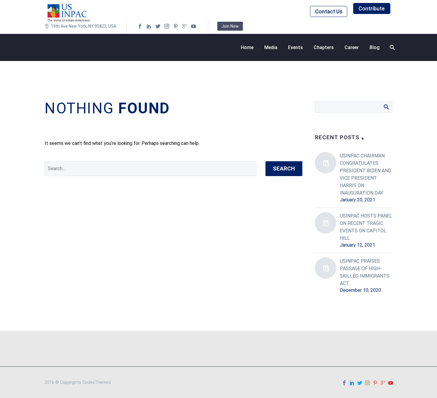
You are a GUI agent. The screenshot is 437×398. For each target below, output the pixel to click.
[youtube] (193, 26)
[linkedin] (148, 26)
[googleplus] (184, 26)
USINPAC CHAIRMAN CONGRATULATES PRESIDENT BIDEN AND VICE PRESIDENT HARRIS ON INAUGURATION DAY (365, 174)
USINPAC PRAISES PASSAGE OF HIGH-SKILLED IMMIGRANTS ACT (364, 272)
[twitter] (157, 26)
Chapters (324, 47)
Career (352, 47)
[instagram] (166, 26)
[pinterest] (175, 26)
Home (247, 47)
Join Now (230, 26)
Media (270, 47)
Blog (375, 47)
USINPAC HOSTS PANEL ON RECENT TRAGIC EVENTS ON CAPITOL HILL (366, 227)
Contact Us (328, 11)
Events (295, 47)
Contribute (372, 8)
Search (284, 168)
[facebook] (140, 26)
